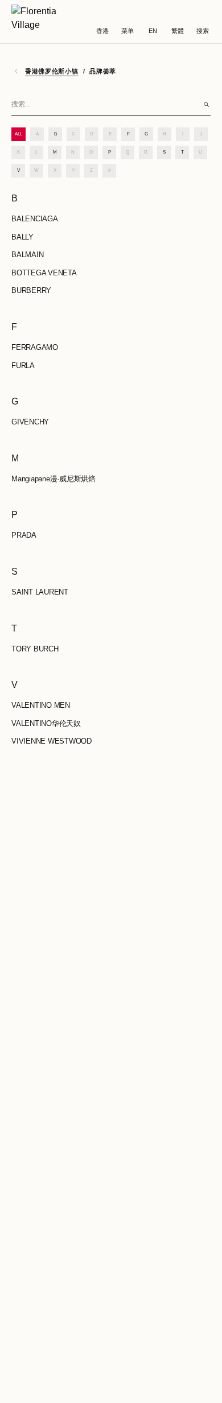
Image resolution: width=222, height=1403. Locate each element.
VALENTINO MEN (40, 705)
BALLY (22, 237)
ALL (18, 134)
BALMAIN (27, 254)
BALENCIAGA (34, 218)
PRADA (23, 535)
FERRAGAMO (34, 347)
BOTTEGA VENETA (44, 273)
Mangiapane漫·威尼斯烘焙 (53, 478)
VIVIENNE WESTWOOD (51, 741)
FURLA (23, 365)
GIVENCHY (30, 422)
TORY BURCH (35, 649)
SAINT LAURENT (39, 592)
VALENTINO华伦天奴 (46, 723)
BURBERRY (31, 290)
